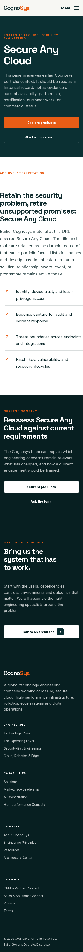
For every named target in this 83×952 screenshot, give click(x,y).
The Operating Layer (19, 741)
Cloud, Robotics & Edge (21, 756)
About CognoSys (16, 835)
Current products (41, 487)
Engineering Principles (20, 842)
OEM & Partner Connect (21, 888)
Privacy (9, 903)
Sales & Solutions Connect (23, 896)
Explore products (41, 123)
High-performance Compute (24, 804)
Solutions (11, 782)
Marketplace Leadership (21, 789)
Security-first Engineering (22, 748)
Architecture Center (18, 858)
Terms (8, 911)
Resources (12, 850)
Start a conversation (41, 137)
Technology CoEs (17, 733)
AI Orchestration (16, 797)
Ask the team (41, 501)
